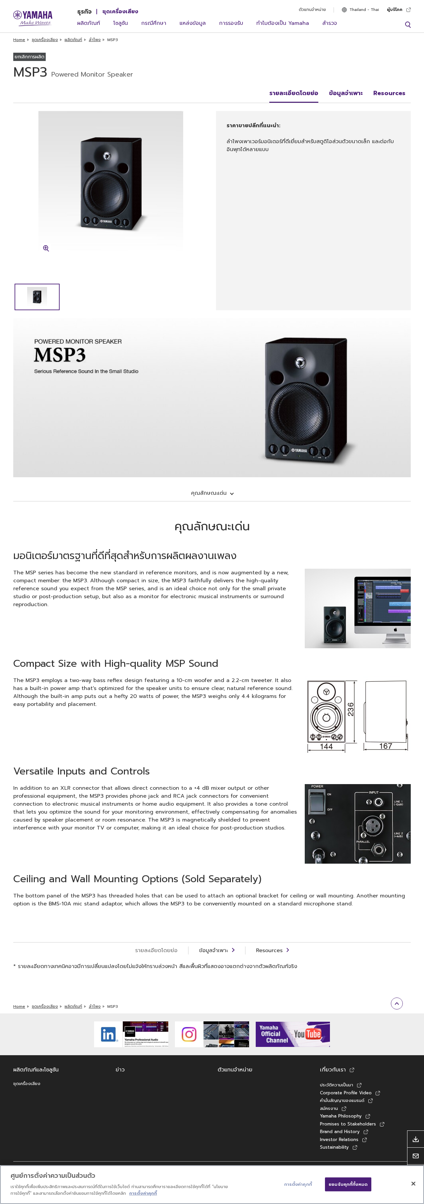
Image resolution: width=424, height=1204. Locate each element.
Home (19, 40)
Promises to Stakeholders (348, 1124)
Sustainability (334, 1147)
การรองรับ (231, 23)
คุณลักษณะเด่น (209, 493)
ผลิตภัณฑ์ (88, 23)
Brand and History (340, 1131)
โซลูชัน (120, 23)
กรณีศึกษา (153, 23)
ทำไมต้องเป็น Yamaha (282, 23)
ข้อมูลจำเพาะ (346, 93)
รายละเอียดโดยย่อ (293, 93)
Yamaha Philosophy (341, 1116)
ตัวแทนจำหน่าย (312, 10)
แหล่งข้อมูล (193, 23)
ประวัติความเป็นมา (336, 1085)
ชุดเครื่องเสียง (120, 12)
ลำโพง (95, 40)
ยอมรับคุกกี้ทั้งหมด (348, 1184)
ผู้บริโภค (394, 10)
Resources (389, 93)
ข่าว (120, 1070)
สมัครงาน (329, 1108)
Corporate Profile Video (346, 1093)
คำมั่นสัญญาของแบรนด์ (342, 1100)
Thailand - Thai (364, 10)
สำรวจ (329, 23)
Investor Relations (339, 1139)
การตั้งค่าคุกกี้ (143, 1193)
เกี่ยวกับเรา (333, 1070)
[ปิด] (413, 1183)
